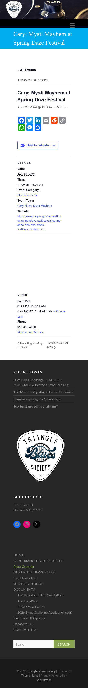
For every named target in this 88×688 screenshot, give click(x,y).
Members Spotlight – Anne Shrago (37, 399)
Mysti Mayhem (42, 206)
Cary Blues (24, 206)
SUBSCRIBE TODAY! (28, 584)
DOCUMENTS (24, 589)
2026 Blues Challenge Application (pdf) (44, 612)
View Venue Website (30, 332)
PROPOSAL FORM (31, 607)
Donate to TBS (23, 624)
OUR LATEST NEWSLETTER (34, 572)
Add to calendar (38, 145)
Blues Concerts (27, 195)
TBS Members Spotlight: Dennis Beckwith (43, 392)
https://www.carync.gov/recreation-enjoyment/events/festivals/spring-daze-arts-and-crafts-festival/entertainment (39, 222)
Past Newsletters (25, 578)
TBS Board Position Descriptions (40, 595)
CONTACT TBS (24, 629)
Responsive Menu (72, 25)
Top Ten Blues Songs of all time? (35, 406)
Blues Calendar (23, 566)
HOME (18, 555)
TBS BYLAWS (27, 601)
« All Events (26, 69)
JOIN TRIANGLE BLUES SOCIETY (38, 561)
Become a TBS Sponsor (29, 618)
